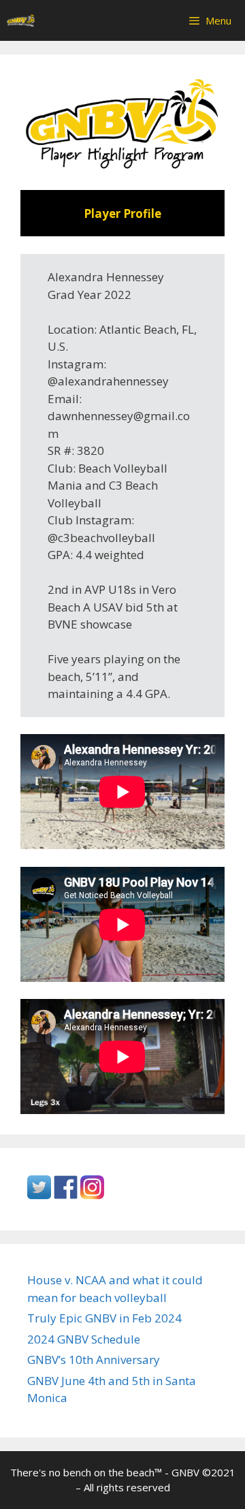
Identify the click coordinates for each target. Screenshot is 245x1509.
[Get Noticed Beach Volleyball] (21, 20)
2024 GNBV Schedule (83, 1339)
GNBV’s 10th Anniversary (93, 1359)
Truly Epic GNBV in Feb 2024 (104, 1318)
